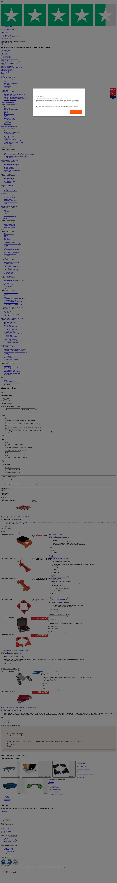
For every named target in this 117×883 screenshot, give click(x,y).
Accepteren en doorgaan (76, 112)
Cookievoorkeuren (41, 112)
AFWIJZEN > (78, 94)
